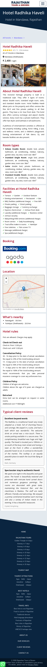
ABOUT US (24, 635)
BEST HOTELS (23, 591)
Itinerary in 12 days (23, 558)
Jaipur (29, 579)
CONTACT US (24, 653)
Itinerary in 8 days (23, 546)
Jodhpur (28, 582)
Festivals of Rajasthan (23, 620)
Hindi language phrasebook (23, 617)
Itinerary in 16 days (23, 564)
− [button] (6, 281)
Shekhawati (20, 585)
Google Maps (19, 309)
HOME (23, 532)
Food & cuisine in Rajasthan (23, 611)
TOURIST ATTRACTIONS (23, 576)
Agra (17, 579)
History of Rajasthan (23, 626)
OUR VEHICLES (23, 641)
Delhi (23, 579)
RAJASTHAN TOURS (23, 538)
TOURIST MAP (23, 570)
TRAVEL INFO (23, 606)
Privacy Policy (33, 665)
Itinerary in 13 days (23, 561)
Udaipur (28, 585)
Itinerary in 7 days (23, 544)
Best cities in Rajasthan (23, 623)
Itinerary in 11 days (23, 555)
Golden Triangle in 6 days (23, 541)
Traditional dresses (23, 614)
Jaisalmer (19, 582)
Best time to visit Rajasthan (23, 609)
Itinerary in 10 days (23, 552)
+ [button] (6, 278)
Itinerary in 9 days (23, 549)
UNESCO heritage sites (23, 629)
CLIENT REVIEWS (23, 647)
